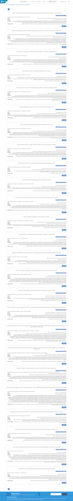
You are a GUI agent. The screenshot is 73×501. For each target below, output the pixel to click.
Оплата (43, 1)
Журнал (32, 1)
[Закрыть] (66, 497)
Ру (68, 1)
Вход (66, 1)
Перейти (63, 26)
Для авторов (38, 1)
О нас (48, 1)
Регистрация (62, 1)
